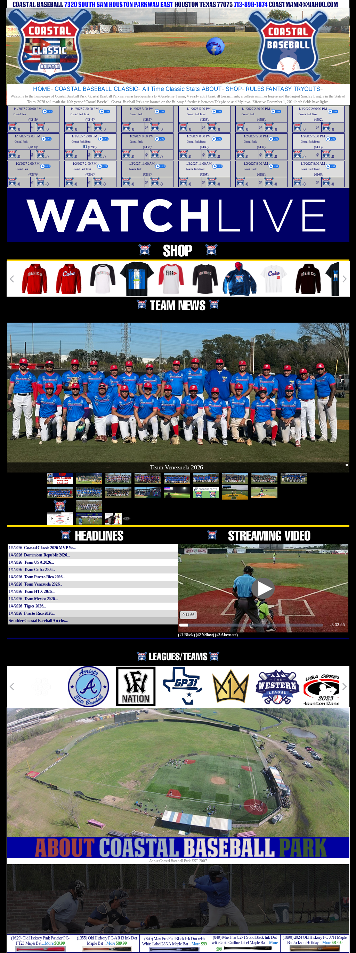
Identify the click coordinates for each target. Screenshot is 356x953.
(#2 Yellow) (205, 634)
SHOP (234, 88)
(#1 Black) (186, 634)
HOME (41, 88)
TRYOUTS (306, 88)
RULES (255, 88)
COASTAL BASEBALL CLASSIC (96, 88)
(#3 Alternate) (226, 634)
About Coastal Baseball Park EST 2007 (178, 861)
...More (47, 943)
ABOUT (211, 88)
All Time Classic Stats (171, 88)
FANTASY (279, 88)
